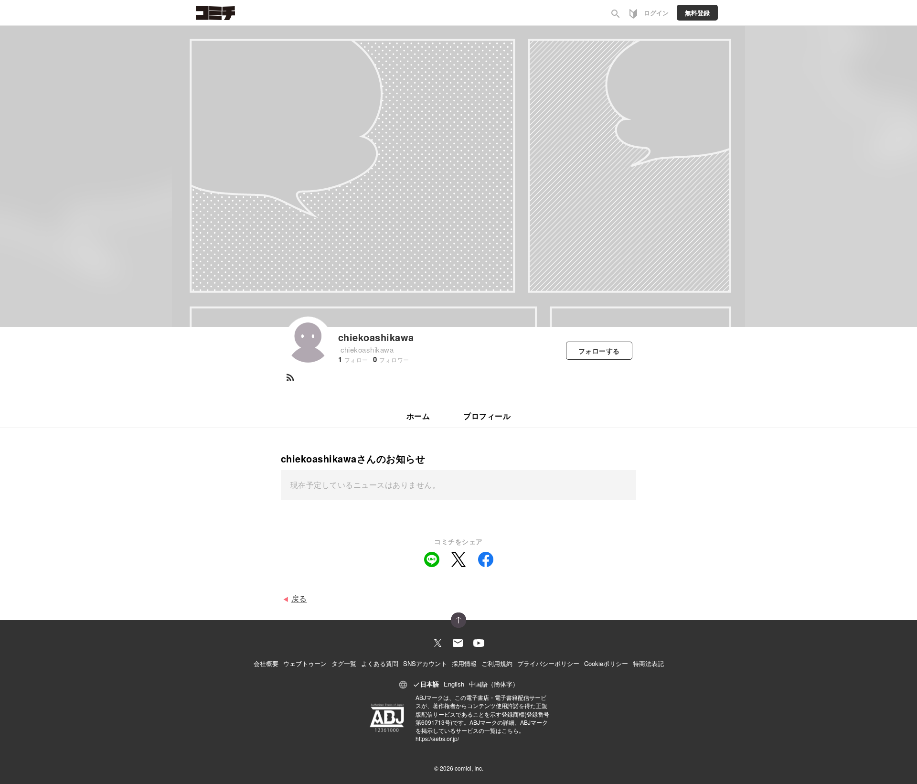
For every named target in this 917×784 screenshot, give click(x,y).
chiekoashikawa (376, 337)
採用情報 (464, 663)
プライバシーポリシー (548, 663)
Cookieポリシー (606, 663)
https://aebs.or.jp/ (437, 738)
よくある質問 (379, 663)
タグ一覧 (343, 663)
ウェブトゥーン (305, 663)
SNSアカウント (425, 663)
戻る (299, 598)
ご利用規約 (496, 663)
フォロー (599, 350)
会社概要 (266, 663)
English (454, 683)
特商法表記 (648, 663)
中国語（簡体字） (494, 683)
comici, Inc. (469, 768)
